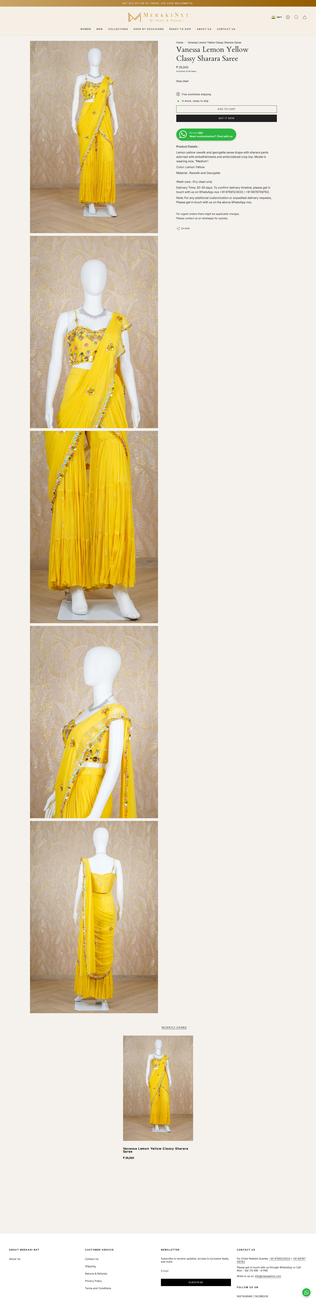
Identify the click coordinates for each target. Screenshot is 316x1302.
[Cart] (304, 17)
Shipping (90, 1266)
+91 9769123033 (279, 1258)
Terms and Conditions (98, 1288)
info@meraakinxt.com (268, 1276)
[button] (86, 29)
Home (179, 42)
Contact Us (91, 1258)
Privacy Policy (93, 1280)
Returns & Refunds (96, 1273)
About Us (14, 1258)
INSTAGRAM (244, 1296)
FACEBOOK (261, 1296)
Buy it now (227, 118)
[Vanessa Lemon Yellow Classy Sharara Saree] (158, 1088)
